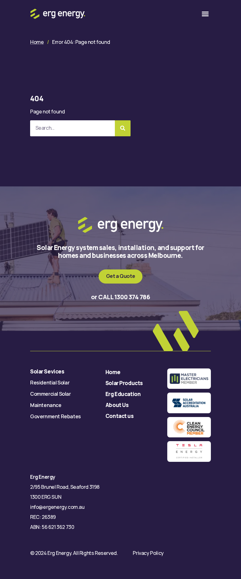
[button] (205, 13)
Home (37, 42)
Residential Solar (49, 382)
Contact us (119, 416)
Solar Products (124, 383)
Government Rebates (55, 416)
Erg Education (123, 394)
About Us (117, 405)
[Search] (123, 128)
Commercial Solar (50, 393)
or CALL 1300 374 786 (120, 297)
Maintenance (46, 405)
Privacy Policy (148, 553)
